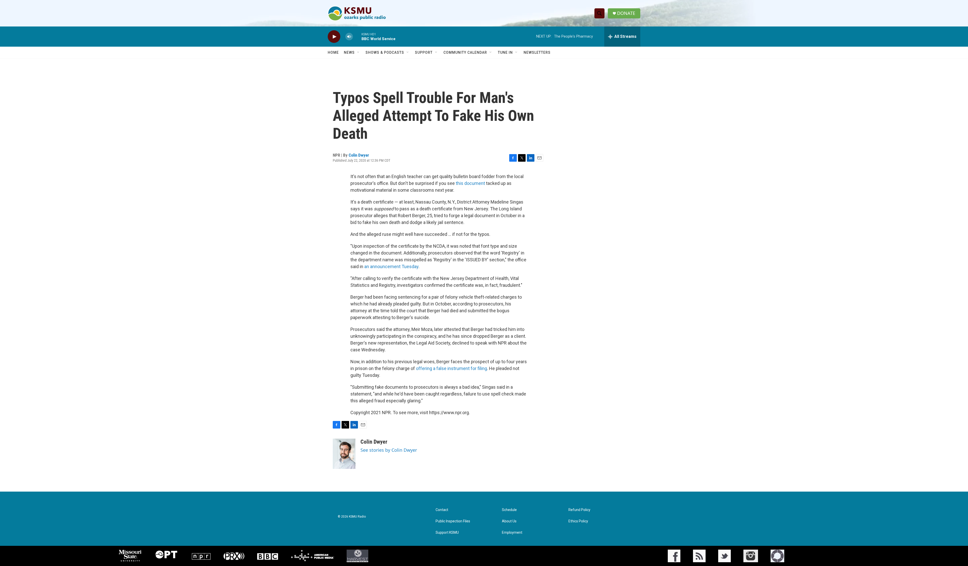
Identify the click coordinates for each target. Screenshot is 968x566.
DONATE (626, 13)
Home (333, 52)
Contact (442, 510)
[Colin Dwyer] (344, 454)
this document (470, 183)
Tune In (505, 52)
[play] (334, 37)
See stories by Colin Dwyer (388, 450)
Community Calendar (465, 52)
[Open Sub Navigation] (358, 52)
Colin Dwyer (359, 155)
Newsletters (537, 52)
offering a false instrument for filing (451, 368)
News (349, 52)
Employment (512, 532)
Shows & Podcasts (385, 52)
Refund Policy (579, 510)
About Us (509, 521)
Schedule (509, 510)
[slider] (357, 36)
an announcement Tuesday (391, 266)
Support (424, 52)
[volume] (349, 36)
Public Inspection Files (453, 521)
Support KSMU (447, 532)
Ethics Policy (578, 521)
